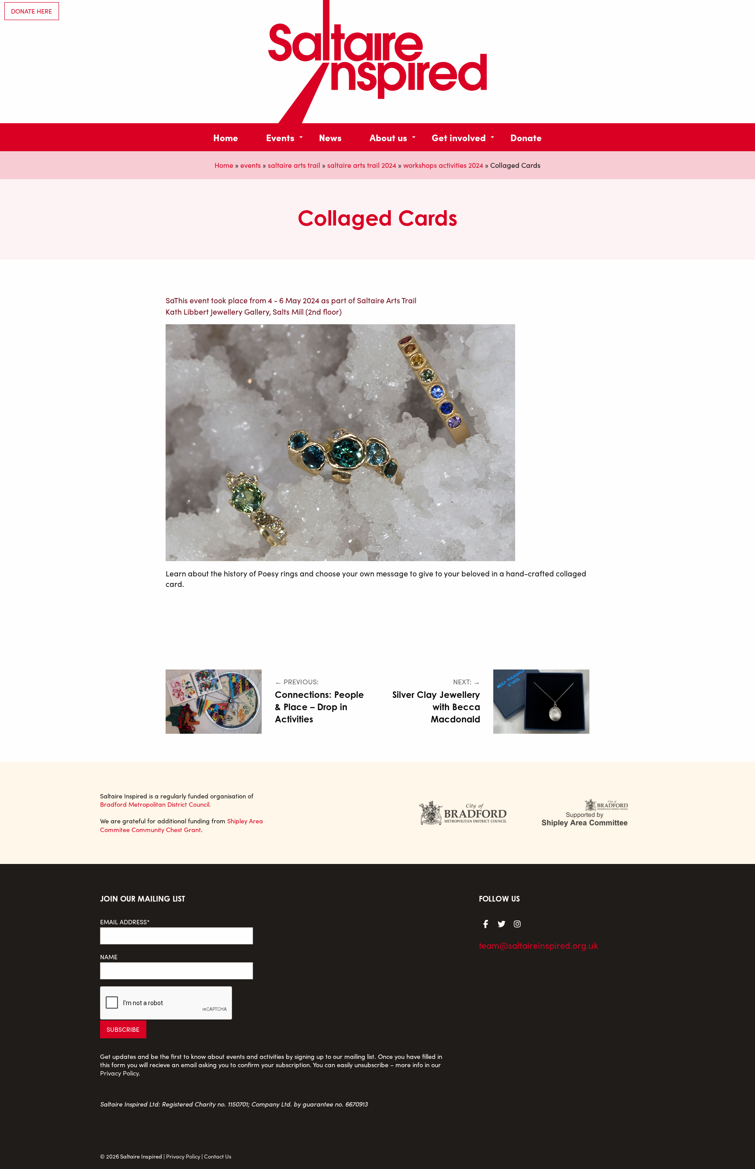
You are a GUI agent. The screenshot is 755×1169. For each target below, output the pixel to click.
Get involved (459, 137)
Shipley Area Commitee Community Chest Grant (181, 824)
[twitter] (501, 923)
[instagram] (517, 923)
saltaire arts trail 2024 (361, 165)
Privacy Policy (119, 1072)
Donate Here (31, 11)
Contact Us (218, 1156)
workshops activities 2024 (443, 165)
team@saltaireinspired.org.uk (538, 945)
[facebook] (486, 923)
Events (280, 137)
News (330, 137)
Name (109, 957)
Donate (526, 137)
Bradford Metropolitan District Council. (155, 804)
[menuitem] (225, 137)
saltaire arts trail (294, 165)
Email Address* (125, 922)
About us (388, 137)
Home (225, 137)
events (250, 165)
